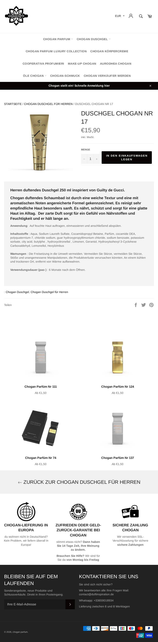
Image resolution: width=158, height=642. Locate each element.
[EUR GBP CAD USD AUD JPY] (119, 16)
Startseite (13, 104)
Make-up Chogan (82, 63)
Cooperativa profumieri (43, 63)
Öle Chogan (34, 75)
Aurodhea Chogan (115, 63)
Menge (85, 149)
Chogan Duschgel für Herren (48, 104)
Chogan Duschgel (93, 39)
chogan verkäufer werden (107, 75)
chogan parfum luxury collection (56, 51)
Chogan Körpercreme (109, 51)
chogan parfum (57, 39)
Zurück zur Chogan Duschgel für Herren (81, 482)
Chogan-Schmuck (65, 75)
